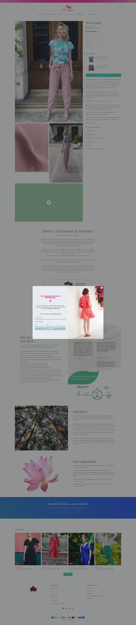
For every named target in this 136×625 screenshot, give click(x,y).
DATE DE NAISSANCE (39, 321)
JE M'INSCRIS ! (50, 328)
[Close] (101, 287)
